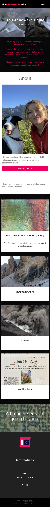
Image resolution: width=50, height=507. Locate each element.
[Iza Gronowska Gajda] (25, 119)
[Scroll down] (25, 31)
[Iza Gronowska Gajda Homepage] (14, 4)
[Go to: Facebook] (23, 484)
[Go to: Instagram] (27, 484)
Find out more (25, 169)
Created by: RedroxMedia (25, 504)
